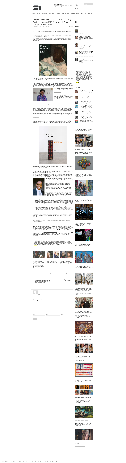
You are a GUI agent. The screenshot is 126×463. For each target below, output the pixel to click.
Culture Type (8, 461)
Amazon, (68, 454)
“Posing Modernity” (57, 88)
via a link (101, 454)
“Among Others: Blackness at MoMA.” (50, 232)
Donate (76, 5)
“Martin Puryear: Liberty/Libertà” (62, 229)
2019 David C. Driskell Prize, (55, 35)
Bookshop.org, (15, 458)
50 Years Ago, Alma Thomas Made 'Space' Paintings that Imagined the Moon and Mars (86, 121)
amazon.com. (54, 454)
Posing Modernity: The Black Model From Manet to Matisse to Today (56, 273)
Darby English (37, 273)
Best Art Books (65, 13)
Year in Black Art (75, 13)
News (82, 13)
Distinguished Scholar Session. (50, 34)
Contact (76, 8)
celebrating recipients (41, 38)
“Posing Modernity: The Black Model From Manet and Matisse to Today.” (51, 84)
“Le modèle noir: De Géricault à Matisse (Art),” (41, 226)
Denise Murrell (42, 273)
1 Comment (71, 26)
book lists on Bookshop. (89, 458)
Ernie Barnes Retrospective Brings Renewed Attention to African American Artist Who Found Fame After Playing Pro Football (86, 98)
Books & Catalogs (36, 13)
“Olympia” (55, 98)
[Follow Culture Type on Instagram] (76, 22)
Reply (39, 294)
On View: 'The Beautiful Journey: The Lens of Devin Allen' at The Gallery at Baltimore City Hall (86, 117)
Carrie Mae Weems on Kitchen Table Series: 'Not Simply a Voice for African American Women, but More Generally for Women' (86, 113)
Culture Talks (88, 13)
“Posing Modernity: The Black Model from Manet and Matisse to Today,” (45, 78)
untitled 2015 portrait (53, 195)
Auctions (58, 13)
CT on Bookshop (78, 7)
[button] (53, 60)
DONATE (77, 82)
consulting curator (59, 214)
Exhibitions (44, 13)
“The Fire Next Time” (55, 188)
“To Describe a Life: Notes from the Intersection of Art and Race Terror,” (45, 166)
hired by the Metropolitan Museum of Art (47, 122)
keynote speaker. (66, 32)
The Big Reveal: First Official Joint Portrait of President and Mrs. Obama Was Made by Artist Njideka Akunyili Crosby (86, 102)
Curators (51, 13)
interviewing (63, 35)
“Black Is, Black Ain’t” (43, 229)
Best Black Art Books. (59, 228)
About (76, 4)
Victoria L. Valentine (38, 26)
